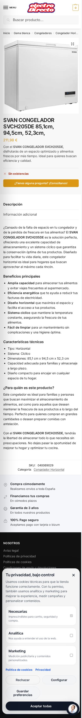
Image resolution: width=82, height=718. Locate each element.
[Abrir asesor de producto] (72, 708)
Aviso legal (11, 550)
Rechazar (23, 680)
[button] (75, 8)
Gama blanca (22, 33)
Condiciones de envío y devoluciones (29, 567)
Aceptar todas (41, 706)
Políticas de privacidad (19, 556)
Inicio (6, 33)
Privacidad (43, 669)
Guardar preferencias (22, 693)
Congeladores (43, 33)
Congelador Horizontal (49, 469)
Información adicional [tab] (20, 214)
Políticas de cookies (17, 562)
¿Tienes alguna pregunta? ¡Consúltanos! (41, 183)
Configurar (59, 680)
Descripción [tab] (12, 204)
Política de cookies (19, 669)
